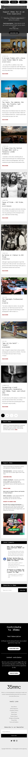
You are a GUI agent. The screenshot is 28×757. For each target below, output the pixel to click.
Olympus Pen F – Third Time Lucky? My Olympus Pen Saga (15, 571)
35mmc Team (14, 712)
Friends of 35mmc (14, 716)
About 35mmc (14, 706)
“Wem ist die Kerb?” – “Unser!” (10, 344)
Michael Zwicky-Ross (14, 558)
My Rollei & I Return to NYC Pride (13, 256)
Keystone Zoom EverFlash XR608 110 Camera (15, 548)
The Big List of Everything (14, 718)
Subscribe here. (7, 476)
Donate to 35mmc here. (9, 501)
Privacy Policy (14, 720)
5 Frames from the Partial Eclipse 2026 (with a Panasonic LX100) (12, 150)
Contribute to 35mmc (14, 710)
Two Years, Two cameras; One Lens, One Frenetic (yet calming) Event (13, 104)
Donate (23, 2)
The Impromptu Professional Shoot (12, 300)
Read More (5, 73)
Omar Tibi (10, 546)
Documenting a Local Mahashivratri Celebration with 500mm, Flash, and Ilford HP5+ (13, 390)
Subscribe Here (14, 33)
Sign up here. (7, 488)
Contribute (5, 2)
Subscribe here (14, 648)
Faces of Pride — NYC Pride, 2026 (13, 203)
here (16, 429)
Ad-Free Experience (14, 708)
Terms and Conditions (14, 722)
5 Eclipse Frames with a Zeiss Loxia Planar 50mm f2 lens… (13, 59)
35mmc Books (14, 714)
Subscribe (14, 2)
